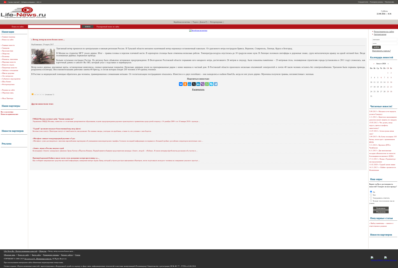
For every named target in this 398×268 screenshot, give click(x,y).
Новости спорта (8, 65)
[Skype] (211, 84)
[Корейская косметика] (198, 30)
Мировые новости (9, 62)
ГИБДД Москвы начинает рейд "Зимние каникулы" (53, 119)
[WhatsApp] (207, 84)
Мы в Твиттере (7, 98)
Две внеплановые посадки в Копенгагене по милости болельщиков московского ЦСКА (382, 153)
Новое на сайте (8, 39)
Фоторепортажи (216, 22)
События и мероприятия (11, 79)
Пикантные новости (9, 67)
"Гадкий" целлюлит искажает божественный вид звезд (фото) (57, 128)
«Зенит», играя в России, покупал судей (48, 148)
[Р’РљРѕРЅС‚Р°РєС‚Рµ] (181, 84)
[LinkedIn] (198, 84)
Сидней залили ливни (387, 164)
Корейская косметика (182, 22)
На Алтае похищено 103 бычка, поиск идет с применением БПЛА (383, 139)
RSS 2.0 (39, 2)
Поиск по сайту (23, 255)
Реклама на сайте (8, 90)
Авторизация (380, 34)
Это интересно (7, 76)
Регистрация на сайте (384, 31)
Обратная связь (389, 2)
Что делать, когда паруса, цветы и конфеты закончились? (380, 125)
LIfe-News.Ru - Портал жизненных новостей (20, 251)
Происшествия (7, 51)
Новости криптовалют (9, 114)
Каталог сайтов (67, 255)
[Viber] (202, 84)
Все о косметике (7, 112)
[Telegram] (216, 84)
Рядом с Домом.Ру (200, 22)
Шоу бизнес (6, 81)
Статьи (77, 255)
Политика (5, 56)
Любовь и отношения (10, 70)
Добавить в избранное (28, 2)
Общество (6, 53)
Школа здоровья (8, 73)
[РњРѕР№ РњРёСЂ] (189, 84)
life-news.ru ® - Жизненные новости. (38, 258)
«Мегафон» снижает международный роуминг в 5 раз (54, 138)
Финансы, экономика (10, 59)
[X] (194, 84)
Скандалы (5, 48)
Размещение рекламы (376, 2)
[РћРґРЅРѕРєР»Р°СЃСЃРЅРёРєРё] (185, 84)
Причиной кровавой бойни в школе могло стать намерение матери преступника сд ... (66, 158)
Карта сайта (36, 255)
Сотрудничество (363, 2)
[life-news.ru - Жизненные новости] (23, 17)
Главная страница (8, 37)
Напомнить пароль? (381, 50)
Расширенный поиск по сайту (108, 26)
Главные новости (8, 45)
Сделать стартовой (13, 2)
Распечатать (198, 89)
